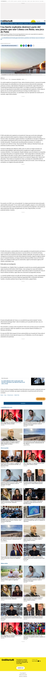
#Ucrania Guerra (10, 395)
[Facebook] (24, 46)
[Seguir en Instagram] (36, 661)
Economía (7, 23)
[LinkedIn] (31, 46)
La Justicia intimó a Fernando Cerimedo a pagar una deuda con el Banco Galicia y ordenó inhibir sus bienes (10, 443)
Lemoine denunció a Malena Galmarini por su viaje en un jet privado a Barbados (11, 501)
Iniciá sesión (38, 21)
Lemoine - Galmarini (32, 1)
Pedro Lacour (3, 467)
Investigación (20, 23)
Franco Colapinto (41, 1)
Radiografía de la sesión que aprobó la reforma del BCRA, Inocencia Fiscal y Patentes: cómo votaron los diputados (11, 520)
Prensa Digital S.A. (23, 673)
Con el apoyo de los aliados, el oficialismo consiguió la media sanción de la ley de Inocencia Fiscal (33, 502)
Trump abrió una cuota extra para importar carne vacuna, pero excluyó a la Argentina (11, 557)
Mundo (2, 395)
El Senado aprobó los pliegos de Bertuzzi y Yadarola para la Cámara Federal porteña (33, 483)
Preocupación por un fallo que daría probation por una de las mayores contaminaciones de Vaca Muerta (34, 443)
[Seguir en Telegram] (35, 661)
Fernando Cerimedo (24, 1)
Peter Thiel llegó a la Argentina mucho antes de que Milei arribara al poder (11, 423)
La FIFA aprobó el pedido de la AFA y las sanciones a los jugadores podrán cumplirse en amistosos (34, 637)
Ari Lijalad (28, 1)
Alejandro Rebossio (27, 445)
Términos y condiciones (23, 676)
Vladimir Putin (16, 395)
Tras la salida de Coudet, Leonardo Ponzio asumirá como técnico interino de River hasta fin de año (34, 558)
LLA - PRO (9, 1)
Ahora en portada (4, 448)
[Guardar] (33, 46)
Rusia (5, 395)
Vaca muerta (15, 1)
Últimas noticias (4, 563)
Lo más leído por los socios (6, 407)
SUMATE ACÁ (20, 668)
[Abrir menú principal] (44, 20)
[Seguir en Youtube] (38, 661)
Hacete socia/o (33, 21)
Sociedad (11, 23)
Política (2, 23)
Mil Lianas (26, 23)
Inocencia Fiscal (19, 1)
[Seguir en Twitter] (32, 661)
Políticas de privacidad (23, 674)
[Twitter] (29, 46)
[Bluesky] (26, 46)
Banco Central (37, 1)
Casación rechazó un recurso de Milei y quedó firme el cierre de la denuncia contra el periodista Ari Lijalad (34, 424)
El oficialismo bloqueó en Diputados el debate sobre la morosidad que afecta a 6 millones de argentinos (34, 520)
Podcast (30, 23)
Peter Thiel (12, 1)
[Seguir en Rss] (40, 661)
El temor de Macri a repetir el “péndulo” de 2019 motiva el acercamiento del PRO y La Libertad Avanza (11, 464)
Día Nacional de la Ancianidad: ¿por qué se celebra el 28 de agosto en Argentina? (11, 579)
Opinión (15, 23)
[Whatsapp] (21, 46)
